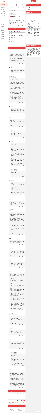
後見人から (11, 33)
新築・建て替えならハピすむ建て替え (33, 53)
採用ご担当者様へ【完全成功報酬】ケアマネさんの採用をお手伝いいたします (33, 30)
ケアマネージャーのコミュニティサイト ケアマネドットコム (33, 51)
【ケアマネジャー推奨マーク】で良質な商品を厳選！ (33, 24)
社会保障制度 (19, 7)
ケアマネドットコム (4, 1)
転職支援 (2, 9)
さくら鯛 (12, 313)
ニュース (22, 5)
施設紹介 (2, 34)
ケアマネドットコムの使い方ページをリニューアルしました (33, 21)
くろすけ (12, 238)
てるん (12, 338)
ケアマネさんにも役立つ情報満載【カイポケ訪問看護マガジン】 (33, 33)
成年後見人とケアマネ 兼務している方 (15, 41)
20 (23, 25)
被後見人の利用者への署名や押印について (16, 31)
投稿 (23, 400)
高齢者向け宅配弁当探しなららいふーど (33, 54)
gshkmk (12, 328)
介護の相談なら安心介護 (30, 48)
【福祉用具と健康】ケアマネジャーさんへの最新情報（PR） (33, 39)
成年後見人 (11, 39)
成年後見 (23, 7)
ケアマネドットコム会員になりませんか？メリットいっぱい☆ (33, 42)
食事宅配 (2, 30)
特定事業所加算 (3, 13)
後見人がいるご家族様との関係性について (16, 35)
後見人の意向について (12, 37)
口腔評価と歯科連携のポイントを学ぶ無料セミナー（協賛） (33, 18)
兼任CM (12, 209)
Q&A (11, 5)
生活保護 (28, 7)
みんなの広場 (17, 5)
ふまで (12, 248)
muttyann (13, 13)
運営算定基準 (3, 7)
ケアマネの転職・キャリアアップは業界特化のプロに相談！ (33, 27)
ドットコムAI (3, 11)
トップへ (38, 411)
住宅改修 (2, 32)
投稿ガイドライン (11, 402)
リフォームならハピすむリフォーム (33, 52)
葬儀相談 (2, 36)
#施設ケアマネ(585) (13, 44)
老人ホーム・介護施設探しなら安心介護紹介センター (33, 49)
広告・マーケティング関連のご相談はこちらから (33, 36)
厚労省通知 (2, 24)
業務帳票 (2, 26)
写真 (19, 400)
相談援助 (2, 22)
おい (12, 116)
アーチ (12, 260)
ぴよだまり (13, 369)
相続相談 (2, 38)
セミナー (2, 28)
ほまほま (12, 76)
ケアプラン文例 (3, 15)
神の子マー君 (13, 198)
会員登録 (33, 1)
